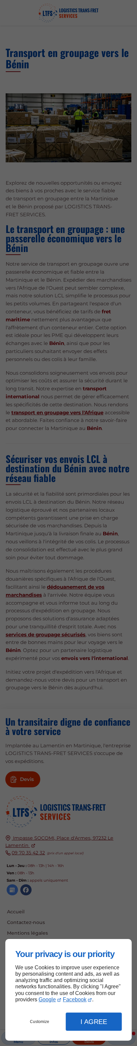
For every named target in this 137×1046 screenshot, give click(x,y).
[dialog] (68, 990)
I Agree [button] (93, 1021)
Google (47, 999)
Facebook (74, 999)
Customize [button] (39, 1021)
